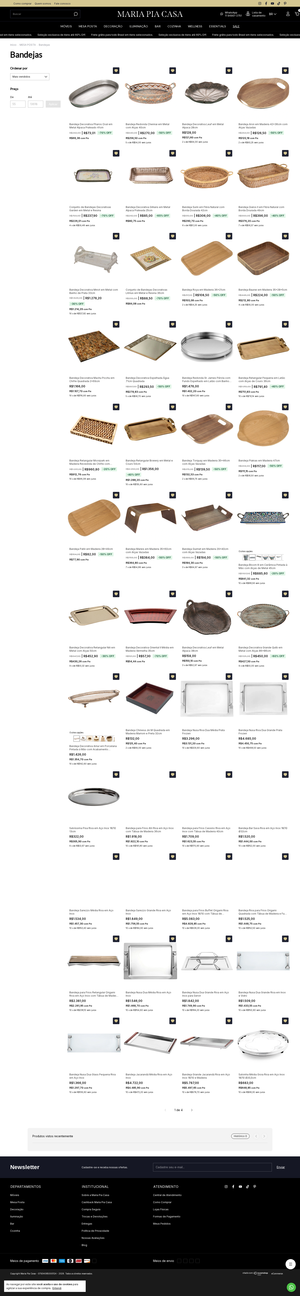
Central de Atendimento (167, 1195)
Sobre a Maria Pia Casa (95, 1195)
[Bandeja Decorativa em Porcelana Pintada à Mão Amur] (76, 739)
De (12, 97)
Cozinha (15, 1230)
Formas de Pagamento (166, 1216)
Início (13, 44)
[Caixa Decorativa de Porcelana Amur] (83, 739)
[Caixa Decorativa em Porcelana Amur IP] (90, 739)
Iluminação (16, 1216)
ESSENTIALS (217, 26)
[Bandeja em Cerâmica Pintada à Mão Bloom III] (252, 557)
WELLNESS (195, 26)
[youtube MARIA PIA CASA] (272, 3)
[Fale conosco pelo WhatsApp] (291, 1287)
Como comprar (22, 3)
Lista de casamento (259, 14)
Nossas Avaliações (93, 1237)
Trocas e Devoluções (95, 1216)
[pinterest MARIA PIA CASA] (285, 3)
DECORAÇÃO (113, 26)
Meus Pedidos (162, 1223)
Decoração (16, 1209)
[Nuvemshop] (255, 1274)
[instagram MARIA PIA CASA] (259, 3)
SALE (236, 26)
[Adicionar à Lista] (116, 70)
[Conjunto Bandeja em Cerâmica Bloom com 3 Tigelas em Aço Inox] (259, 557)
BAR (158, 26)
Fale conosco (62, 3)
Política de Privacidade (95, 1230)
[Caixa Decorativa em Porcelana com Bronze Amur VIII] (103, 739)
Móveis (14, 1195)
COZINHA (174, 26)
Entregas (87, 1223)
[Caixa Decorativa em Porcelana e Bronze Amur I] (109, 739)
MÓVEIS (66, 26)
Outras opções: (246, 551)
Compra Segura (91, 1209)
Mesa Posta (17, 1202)
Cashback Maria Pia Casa (97, 1202)
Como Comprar (162, 1202)
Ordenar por (19, 68)
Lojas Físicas (161, 1209)
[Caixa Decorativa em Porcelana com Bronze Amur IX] (96, 739)
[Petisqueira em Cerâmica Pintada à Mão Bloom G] (278, 557)
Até (30, 97)
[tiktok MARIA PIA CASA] (278, 3)
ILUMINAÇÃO (138, 26)
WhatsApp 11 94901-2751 (233, 14)
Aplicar (53, 104)
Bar (12, 1223)
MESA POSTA (88, 26)
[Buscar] (75, 14)
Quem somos (43, 3)
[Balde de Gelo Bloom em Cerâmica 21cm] (246, 557)
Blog (84, 1245)
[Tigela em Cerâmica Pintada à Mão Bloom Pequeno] (272, 557)
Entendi (56, 1288)
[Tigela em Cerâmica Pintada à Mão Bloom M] (265, 557)
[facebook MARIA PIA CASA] (266, 3)
